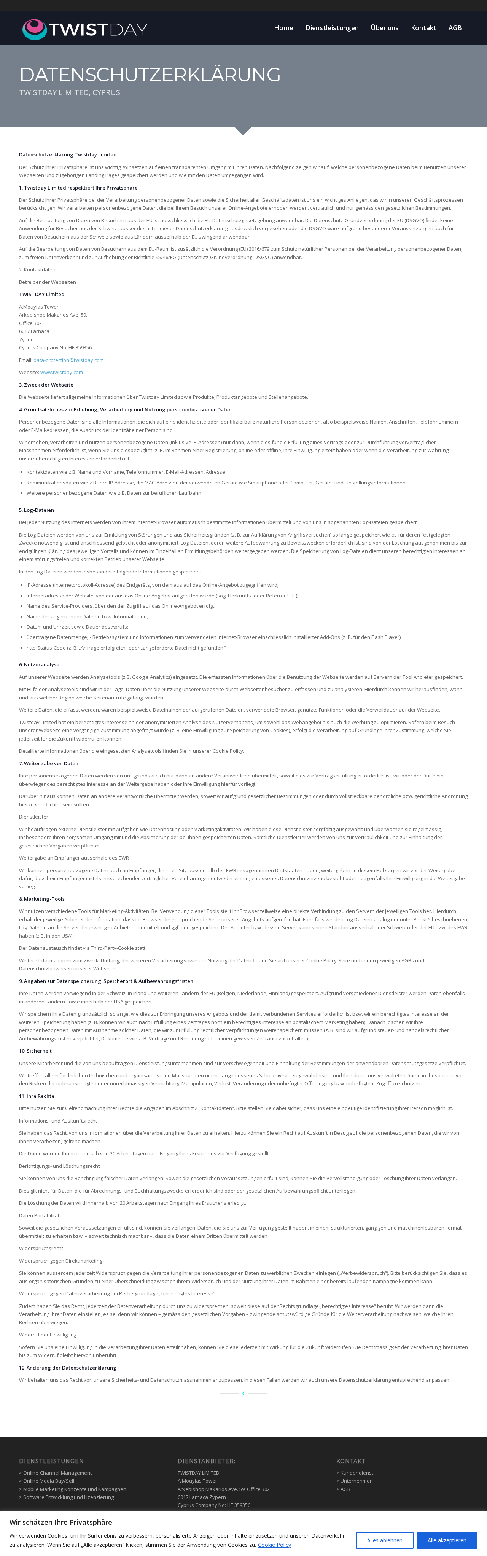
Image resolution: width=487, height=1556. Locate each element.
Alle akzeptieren (447, 1540)
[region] (243, 1533)
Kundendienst (357, 1472)
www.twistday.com (61, 372)
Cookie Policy (274, 1544)
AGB (345, 1489)
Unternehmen (357, 1480)
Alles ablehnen (385, 1540)
